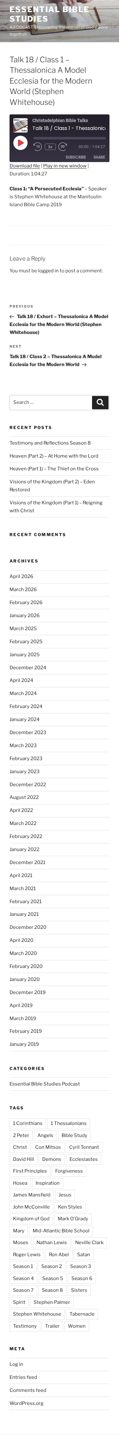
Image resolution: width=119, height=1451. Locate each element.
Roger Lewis (27, 1254)
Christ (20, 1147)
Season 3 (80, 1266)
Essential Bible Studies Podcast (45, 1084)
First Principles (30, 1171)
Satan (83, 1254)
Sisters (79, 1290)
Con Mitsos (48, 1147)
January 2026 (25, 615)
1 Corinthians (28, 1123)
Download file (25, 166)
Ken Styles (70, 1207)
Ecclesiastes (83, 1159)
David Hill (23, 1159)
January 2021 (24, 914)
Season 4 (23, 1278)
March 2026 (23, 589)
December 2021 (27, 862)
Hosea (20, 1183)
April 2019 (21, 1005)
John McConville (31, 1207)
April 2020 (21, 940)
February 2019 (26, 1031)
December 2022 (28, 784)
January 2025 (25, 654)
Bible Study (74, 1135)
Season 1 (23, 1266)
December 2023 (28, 732)
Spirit (19, 1302)
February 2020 (26, 966)
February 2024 (26, 706)
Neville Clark (89, 1242)
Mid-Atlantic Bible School (61, 1231)
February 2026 (26, 602)
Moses (20, 1242)
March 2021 (23, 888)
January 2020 (25, 979)
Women (77, 1326)
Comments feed (28, 1390)
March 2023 (23, 745)
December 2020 (28, 927)
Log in (16, 1364)
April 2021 (21, 875)
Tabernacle (82, 1314)
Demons (51, 1159)
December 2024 (28, 668)
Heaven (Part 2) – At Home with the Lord (54, 456)
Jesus (65, 1195)
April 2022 (21, 810)
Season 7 (23, 1290)
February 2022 (26, 836)
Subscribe (76, 157)
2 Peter (21, 1135)
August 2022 (24, 797)
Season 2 (51, 1266)
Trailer (52, 1326)
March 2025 (23, 628)
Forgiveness (69, 1171)
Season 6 (81, 1278)
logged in (48, 271)
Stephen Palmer (52, 1302)
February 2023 (26, 758)
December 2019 (28, 992)
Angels (45, 1135)
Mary (18, 1231)
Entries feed (23, 1377)
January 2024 (25, 719)
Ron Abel (59, 1254)
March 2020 (23, 953)
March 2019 (23, 1018)
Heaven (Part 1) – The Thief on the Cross (54, 469)
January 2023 (25, 771)
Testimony (25, 1326)
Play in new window (65, 166)
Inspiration (48, 1183)
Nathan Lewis (51, 1242)
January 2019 (24, 1044)
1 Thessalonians (69, 1123)
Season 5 (52, 1278)
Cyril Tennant (84, 1147)
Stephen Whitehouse (37, 1314)
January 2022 (24, 849)
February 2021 (26, 901)
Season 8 (52, 1290)
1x (50, 146)
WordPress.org (26, 1403)
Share (99, 157)
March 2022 (23, 823)
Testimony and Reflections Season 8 (50, 443)
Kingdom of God (31, 1219)
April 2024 (21, 680)
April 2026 (21, 576)
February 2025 (26, 641)
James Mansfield (31, 1195)
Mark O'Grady (73, 1219)
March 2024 (23, 693)
